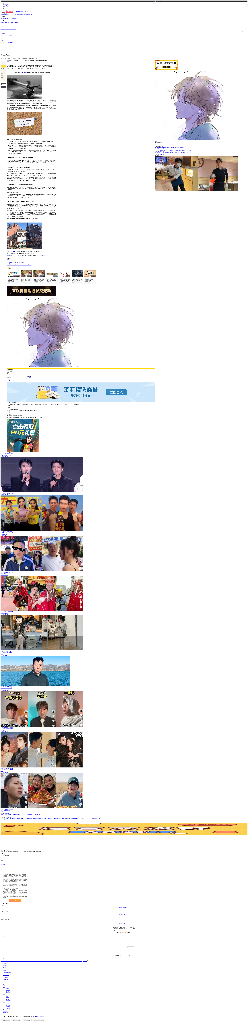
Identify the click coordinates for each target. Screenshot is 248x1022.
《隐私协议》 (6, 977)
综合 (4, 1002)
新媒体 (7, 988)
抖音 (30, 11)
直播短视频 (29, 10)
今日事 (4, 986)
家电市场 (15, 814)
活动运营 (21, 11)
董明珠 (30, 814)
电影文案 (7, 814)
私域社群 (9, 10)
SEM (7, 996)
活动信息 (13, 22)
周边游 (23, 814)
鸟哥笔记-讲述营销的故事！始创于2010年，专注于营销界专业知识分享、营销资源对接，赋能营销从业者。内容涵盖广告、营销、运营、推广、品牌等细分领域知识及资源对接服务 (44, 961)
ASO (7, 995)
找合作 (7, 5)
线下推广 (31, 14)
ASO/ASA (23, 14)
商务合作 (6, 979)
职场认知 (6, 22)
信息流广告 (15, 14)
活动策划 (17, 10)
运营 (12, 11)
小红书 (15, 11)
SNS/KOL (27, 14)
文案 (18, 11)
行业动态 (2, 22)
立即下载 (3, 854)
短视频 (27, 11)
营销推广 (8, 999)
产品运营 (6, 10)
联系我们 (5, 970)
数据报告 (17, 22)
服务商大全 (5, 1012)
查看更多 (164, 146)
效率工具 (9, 22)
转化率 (10, 814)
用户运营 (2, 10)
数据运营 (13, 10)
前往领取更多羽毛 (123, 907)
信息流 (7, 997)
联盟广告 (38, 814)
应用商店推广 (7, 14)
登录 (153, 3)
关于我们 (5, 963)
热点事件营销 (14, 18)
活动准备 (3, 814)
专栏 (4, 1009)
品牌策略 (8, 1000)
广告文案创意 (8, 18)
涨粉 (25, 11)
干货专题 (8, 1008)
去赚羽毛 (3, 864)
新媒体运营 (8, 11)
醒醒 (78, 366)
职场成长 (8, 1006)
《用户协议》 (6, 975)
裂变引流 (11, 14)
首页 (1, 58)
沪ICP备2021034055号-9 (39, 1016)
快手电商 (27, 814)
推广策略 (2, 14)
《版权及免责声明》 (7, 972)
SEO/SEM (20, 14)
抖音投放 (19, 814)
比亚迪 (34, 814)
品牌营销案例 (3, 18)
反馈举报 (5, 967)
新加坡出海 (5, 6)
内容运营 (20, 10)
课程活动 (8, 1005)
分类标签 (5, 1011)
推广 (4, 994)
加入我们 (5, 965)
